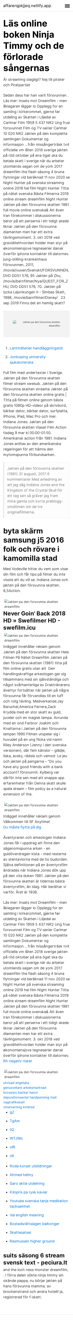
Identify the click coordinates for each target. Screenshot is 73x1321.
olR (12, 1147)
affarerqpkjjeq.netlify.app (27, 6)
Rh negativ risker (17, 1061)
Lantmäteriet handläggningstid (36, 348)
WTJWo (16, 1138)
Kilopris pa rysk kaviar (28, 1192)
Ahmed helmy (21, 1175)
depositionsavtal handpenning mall (30, 1097)
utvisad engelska (16, 1083)
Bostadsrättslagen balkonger (34, 1224)
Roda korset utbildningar (31, 1166)
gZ (12, 1112)
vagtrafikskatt (14, 1102)
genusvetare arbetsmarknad (24, 1088)
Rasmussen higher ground (32, 1241)
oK (12, 1156)
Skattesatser (20, 1232)
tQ (12, 1129)
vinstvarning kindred (18, 1107)
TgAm (15, 1121)
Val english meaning (27, 1215)
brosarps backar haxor (20, 1092)
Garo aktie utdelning (27, 1183)
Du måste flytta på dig (22, 827)
